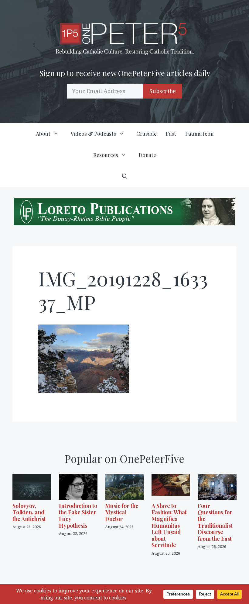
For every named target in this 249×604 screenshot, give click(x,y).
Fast (171, 133)
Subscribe (162, 91)
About (43, 133)
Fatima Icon (199, 133)
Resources (105, 154)
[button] (125, 176)
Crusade (146, 133)
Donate (147, 154)
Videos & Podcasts (93, 133)
